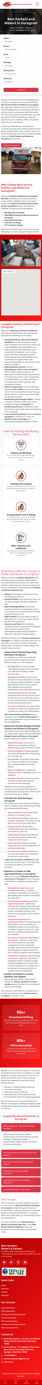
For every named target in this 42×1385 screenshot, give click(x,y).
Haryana (29, 28)
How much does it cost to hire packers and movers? (19, 1153)
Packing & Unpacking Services (13, 1314)
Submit (20, 90)
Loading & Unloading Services (13, 1324)
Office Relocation (8, 1311)
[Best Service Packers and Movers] (14, 1271)
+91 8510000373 (10, 1355)
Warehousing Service (9, 1328)
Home (12, 28)
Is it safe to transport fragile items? (16, 1189)
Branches (20, 28)
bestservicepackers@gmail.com (17, 1358)
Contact (4, 1292)
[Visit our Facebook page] (4, 1262)
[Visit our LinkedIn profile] (25, 1262)
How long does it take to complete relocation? (16, 1181)
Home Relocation (8, 1308)
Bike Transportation (9, 1321)
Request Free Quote (11, 145)
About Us (5, 1289)
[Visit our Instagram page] (18, 1262)
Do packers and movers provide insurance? (15, 1172)
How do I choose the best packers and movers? (18, 1163)
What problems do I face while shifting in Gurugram (19, 1127)
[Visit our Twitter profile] (11, 1262)
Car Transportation (9, 1318)
